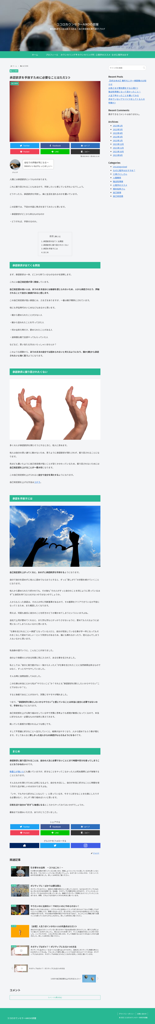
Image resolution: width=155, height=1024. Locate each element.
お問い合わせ (142, 1014)
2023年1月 (118, 125)
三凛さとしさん (120, 174)
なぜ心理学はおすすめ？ (124, 170)
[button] (144, 67)
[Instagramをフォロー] (85, 845)
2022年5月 (118, 129)
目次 (52, 236)
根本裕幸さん (119, 188)
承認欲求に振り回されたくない (56, 245)
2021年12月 (118, 144)
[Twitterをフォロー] (55, 845)
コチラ (37, 482)
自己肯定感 (118, 196)
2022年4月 (118, 133)
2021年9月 (118, 155)
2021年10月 (118, 151)
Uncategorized (120, 166)
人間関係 (117, 177)
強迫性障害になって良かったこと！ (124, 91)
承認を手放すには (50, 248)
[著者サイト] (24, 845)
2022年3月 (118, 136)
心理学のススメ (120, 185)
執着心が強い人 (17, 771)
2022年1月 (118, 140)
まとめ (46, 252)
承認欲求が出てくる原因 (53, 241)
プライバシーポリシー (127, 1014)
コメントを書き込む (55, 997)
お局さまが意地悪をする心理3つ (123, 87)
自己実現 (15, 71)
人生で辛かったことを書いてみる (123, 95)
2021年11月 (118, 147)
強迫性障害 (118, 181)
